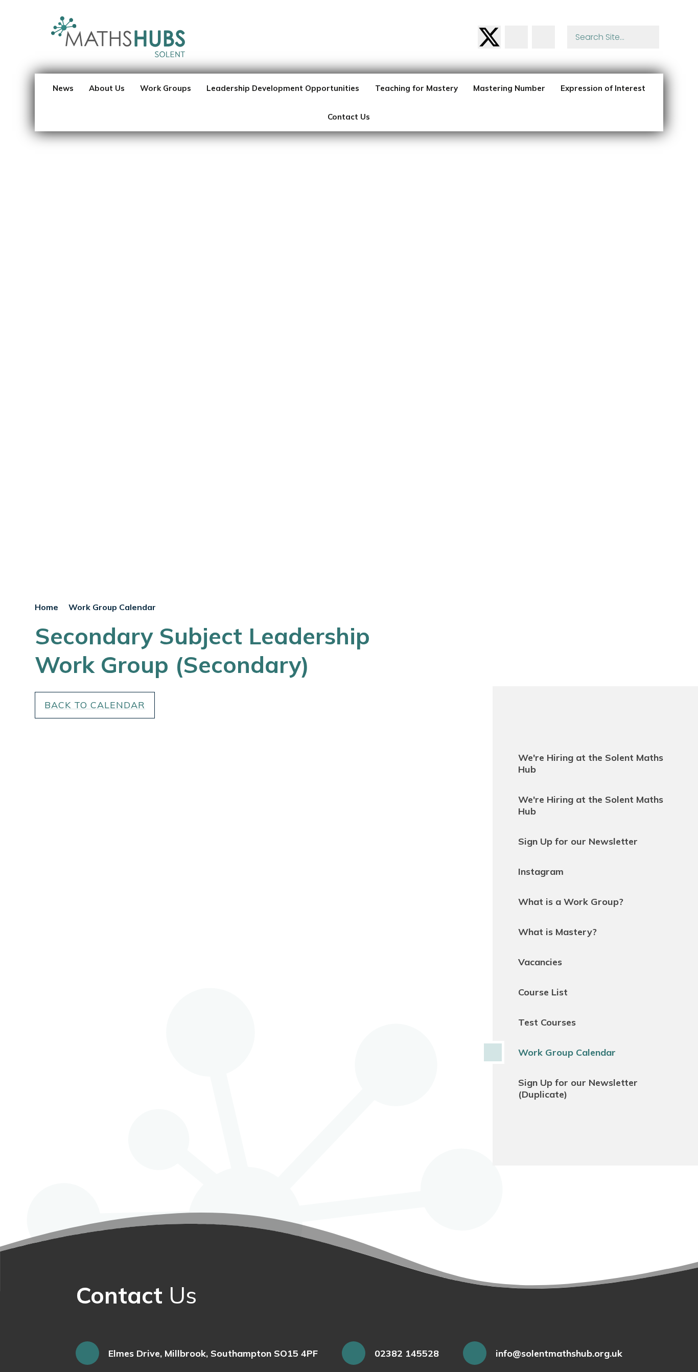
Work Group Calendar (112, 607)
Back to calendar (94, 705)
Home (46, 607)
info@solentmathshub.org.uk (559, 1353)
